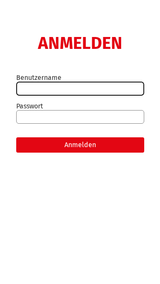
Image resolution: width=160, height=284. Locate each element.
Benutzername (38, 78)
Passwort (29, 106)
